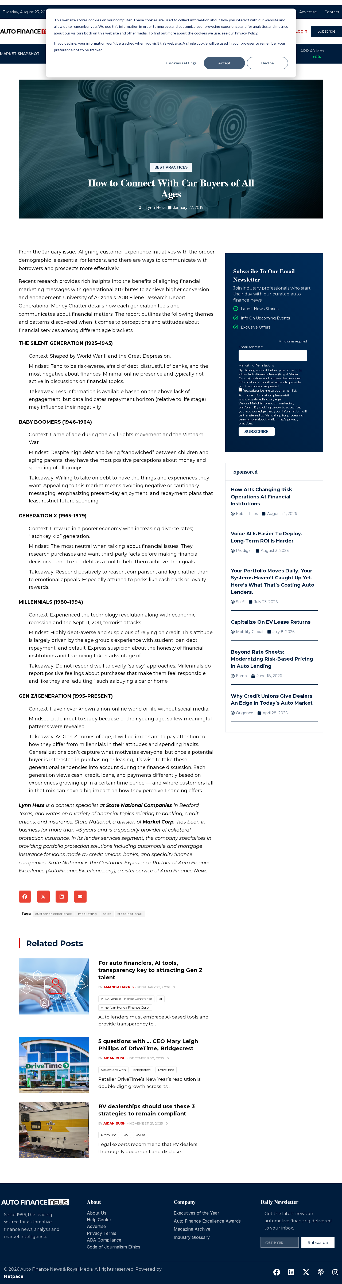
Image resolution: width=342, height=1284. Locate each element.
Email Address (251, 347)
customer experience (53, 914)
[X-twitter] (306, 1272)
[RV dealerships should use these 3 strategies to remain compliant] (54, 1130)
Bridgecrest (142, 1070)
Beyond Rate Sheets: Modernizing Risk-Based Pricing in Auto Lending (272, 659)
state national (130, 914)
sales (107, 914)
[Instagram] (335, 1272)
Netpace (14, 1276)
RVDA (140, 1135)
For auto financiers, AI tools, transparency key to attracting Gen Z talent (150, 970)
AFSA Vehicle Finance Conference (126, 999)
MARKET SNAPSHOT (20, 53)
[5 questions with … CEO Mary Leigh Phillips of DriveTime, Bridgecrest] (54, 1065)
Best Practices (171, 167)
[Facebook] (276, 1272)
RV (126, 1135)
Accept (224, 63)
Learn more (247, 419)
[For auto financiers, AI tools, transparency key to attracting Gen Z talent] (54, 986)
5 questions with (113, 1070)
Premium (108, 1135)
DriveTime (166, 1070)
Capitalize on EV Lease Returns (270, 622)
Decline (267, 63)
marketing (87, 914)
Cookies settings (181, 63)
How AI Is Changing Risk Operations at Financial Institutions (261, 497)
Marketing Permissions (256, 365)
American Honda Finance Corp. (125, 1007)
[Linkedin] (291, 1272)
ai (160, 999)
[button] (25, 897)
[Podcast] (320, 1272)
